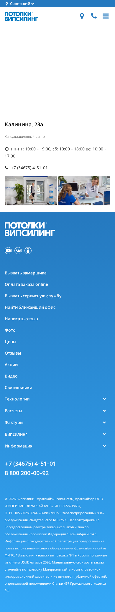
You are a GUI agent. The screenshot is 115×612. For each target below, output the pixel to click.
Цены (10, 341)
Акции (11, 364)
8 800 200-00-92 (27, 473)
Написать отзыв (21, 318)
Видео (11, 376)
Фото (10, 330)
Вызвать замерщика (26, 273)
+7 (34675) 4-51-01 (30, 463)
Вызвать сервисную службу (33, 296)
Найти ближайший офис (30, 307)
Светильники (18, 387)
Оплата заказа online (26, 284)
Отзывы (13, 353)
